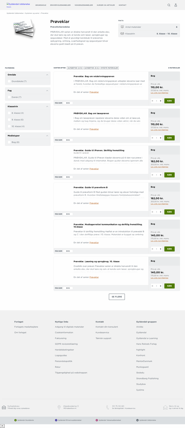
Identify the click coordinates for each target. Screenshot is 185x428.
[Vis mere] (81, 55)
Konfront (140, 355)
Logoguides (61, 355)
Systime (140, 390)
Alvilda (139, 327)
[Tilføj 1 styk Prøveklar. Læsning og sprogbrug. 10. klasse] (160, 286)
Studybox (141, 384)
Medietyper (14, 135)
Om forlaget (20, 332)
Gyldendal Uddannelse (15, 13)
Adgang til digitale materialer (69, 327)
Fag (10, 90)
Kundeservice (102, 332)
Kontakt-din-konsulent (107, 327)
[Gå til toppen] (2, 426)
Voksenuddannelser (84, 5)
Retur (57, 367)
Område (12, 75)
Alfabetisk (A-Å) (75, 68)
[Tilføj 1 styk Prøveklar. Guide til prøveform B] (160, 212)
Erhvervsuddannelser (60, 5)
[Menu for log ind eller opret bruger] (175, 5)
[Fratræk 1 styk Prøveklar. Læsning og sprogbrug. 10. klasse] (152, 286)
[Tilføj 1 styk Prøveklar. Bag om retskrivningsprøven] (160, 100)
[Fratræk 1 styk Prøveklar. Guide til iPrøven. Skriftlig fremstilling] (152, 175)
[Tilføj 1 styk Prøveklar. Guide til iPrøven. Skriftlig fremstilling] (160, 175)
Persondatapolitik (63, 361)
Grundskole (40, 5)
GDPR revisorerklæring (66, 344)
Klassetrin (13, 106)
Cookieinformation (64, 332)
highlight (140, 350)
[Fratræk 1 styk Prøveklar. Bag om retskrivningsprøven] (152, 100)
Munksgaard (142, 367)
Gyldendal (141, 332)
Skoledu (140, 372)
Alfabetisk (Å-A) (91, 68)
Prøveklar (94, 92)
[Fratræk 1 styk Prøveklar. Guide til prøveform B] (152, 212)
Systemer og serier (32, 13)
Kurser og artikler (106, 5)
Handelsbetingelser (64, 350)
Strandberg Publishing (147, 378)
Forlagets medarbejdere (26, 327)
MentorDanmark (144, 361)
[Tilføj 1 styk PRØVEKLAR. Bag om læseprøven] (160, 137)
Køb (169, 101)
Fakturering (60, 338)
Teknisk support (103, 338)
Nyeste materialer (109, 68)
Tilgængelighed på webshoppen (71, 372)
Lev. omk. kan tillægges (159, 93)
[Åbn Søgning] (169, 5)
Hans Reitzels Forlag (146, 344)
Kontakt (122, 5)
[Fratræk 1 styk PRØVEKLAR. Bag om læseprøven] (152, 137)
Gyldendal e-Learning (147, 338)
